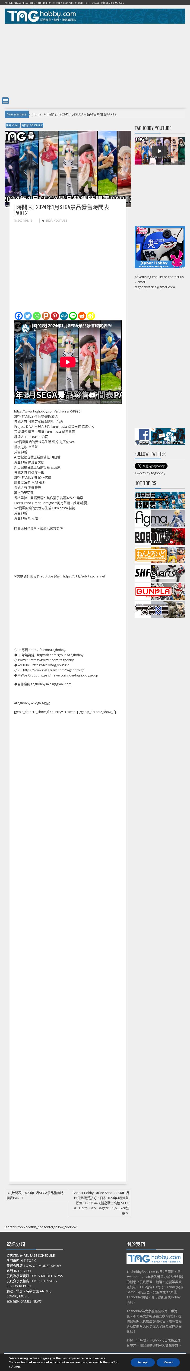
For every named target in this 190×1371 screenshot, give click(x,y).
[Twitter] (28, 316)
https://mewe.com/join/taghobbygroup (69, 675)
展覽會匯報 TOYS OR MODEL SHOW (33, 1265)
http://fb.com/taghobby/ (48, 650)
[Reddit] (82, 316)
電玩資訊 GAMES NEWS (24, 1301)
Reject (168, 1362)
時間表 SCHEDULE (32, 125)
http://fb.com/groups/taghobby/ (61, 655)
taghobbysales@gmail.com (51, 684)
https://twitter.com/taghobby (52, 660)
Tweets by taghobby (150, 473)
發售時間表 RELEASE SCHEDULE (30, 1255)
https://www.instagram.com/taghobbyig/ (53, 670)
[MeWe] (64, 316)
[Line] (73, 316)
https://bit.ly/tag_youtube (51, 665)
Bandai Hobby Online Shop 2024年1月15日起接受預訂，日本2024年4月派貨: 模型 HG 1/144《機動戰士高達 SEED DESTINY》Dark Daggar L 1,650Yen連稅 (100, 1203)
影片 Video (12, 125)
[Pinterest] (55, 316)
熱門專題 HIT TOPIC (21, 1260)
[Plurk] (46, 316)
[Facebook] (19, 316)
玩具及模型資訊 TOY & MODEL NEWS (34, 1276)
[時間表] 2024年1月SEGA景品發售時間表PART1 (34, 1195)
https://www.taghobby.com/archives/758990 (47, 411)
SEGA (49, 221)
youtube (60, 221)
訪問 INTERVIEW (18, 1271)
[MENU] (5, 100)
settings (14, 1367)
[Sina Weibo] (91, 316)
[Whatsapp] (37, 316)
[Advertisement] (95, 59)
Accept (143, 1362)
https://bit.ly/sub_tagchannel (84, 576)
